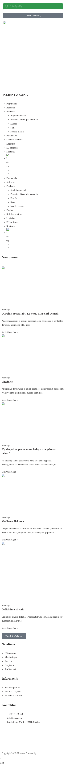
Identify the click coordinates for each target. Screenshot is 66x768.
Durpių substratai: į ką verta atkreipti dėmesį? (31, 313)
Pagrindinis (11, 104)
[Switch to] (34, 161)
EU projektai (12, 148)
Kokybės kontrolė (14, 139)
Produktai (10, 112)
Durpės (13, 124)
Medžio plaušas (17, 132)
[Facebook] (6, 733)
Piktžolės (7, 381)
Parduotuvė (11, 136)
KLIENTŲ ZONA (15, 94)
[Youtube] (37, 733)
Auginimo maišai (18, 115)
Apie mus (10, 108)
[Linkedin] (6, 743)
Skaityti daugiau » (10, 332)
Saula (12, 128)
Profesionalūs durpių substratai (24, 119)
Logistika (10, 144)
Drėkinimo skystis (13, 609)
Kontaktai (10, 152)
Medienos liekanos (13, 521)
